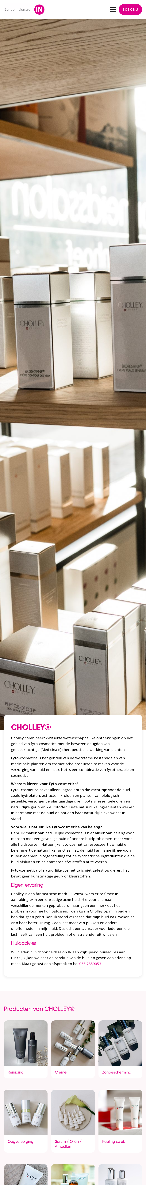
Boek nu (130, 9)
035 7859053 (90, 963)
